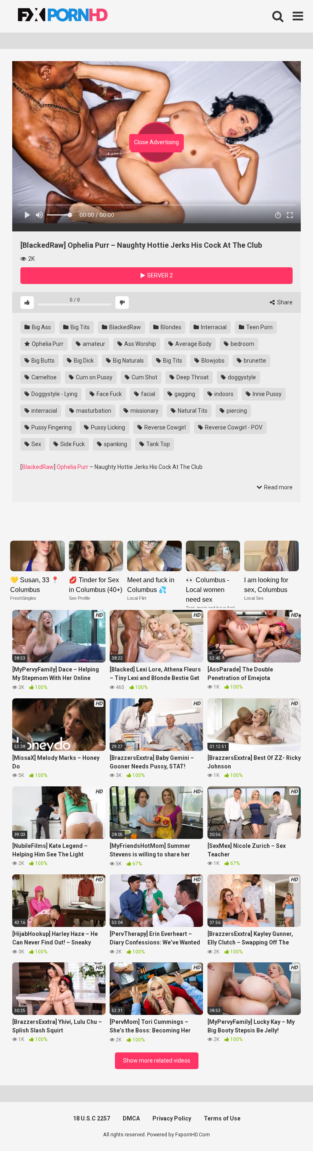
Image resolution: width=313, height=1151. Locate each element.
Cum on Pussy (93, 377)
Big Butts (42, 360)
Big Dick (83, 360)
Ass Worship (139, 344)
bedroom (241, 344)
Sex (35, 444)
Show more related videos (156, 1060)
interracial (43, 410)
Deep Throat (192, 377)
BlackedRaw (124, 327)
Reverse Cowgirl (164, 427)
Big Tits (79, 327)
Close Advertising (156, 142)
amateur (93, 344)
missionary (144, 410)
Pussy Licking (107, 427)
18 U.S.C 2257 (91, 1118)
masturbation (93, 410)
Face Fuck (108, 394)
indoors (223, 394)
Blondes (170, 327)
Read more (278, 487)
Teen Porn (259, 327)
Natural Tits (191, 410)
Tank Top (157, 444)
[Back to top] (286, 1126)
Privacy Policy (171, 1118)
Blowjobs (212, 360)
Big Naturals (128, 360)
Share (284, 302)
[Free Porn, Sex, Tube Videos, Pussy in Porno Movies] (73, 16)
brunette (254, 360)
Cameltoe (43, 377)
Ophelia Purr (47, 344)
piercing (236, 410)
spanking (115, 444)
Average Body (193, 344)
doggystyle (241, 377)
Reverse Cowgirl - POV (233, 427)
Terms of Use (222, 1118)
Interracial (213, 327)
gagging (184, 394)
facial (147, 394)
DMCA (131, 1118)
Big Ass (41, 327)
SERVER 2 (159, 275)
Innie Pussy (266, 394)
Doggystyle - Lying (53, 394)
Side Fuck (72, 444)
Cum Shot (143, 377)
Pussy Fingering (51, 427)
